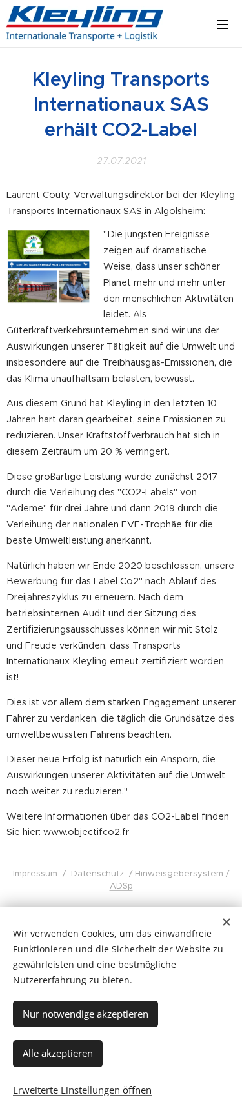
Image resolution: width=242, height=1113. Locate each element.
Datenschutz (97, 873)
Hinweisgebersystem (179, 873)
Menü (223, 24)
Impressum (35, 873)
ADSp (121, 885)
